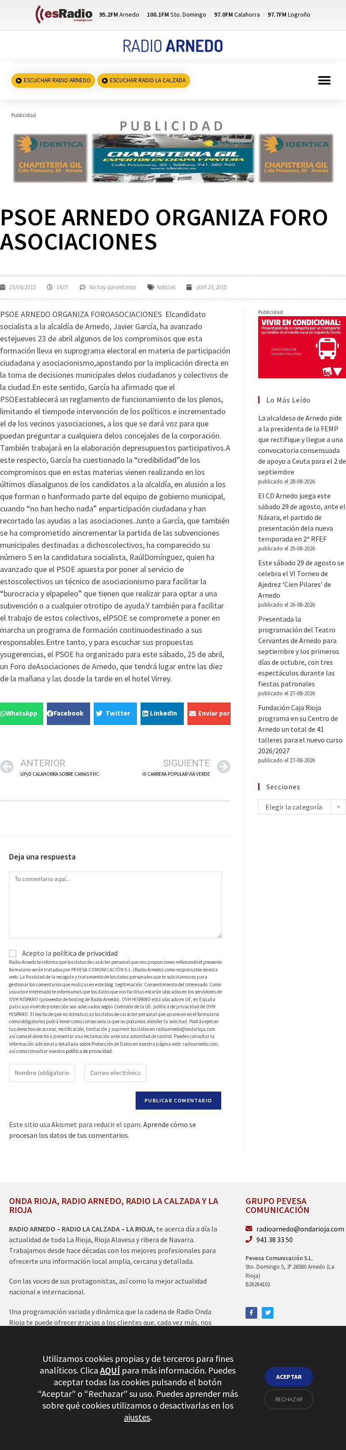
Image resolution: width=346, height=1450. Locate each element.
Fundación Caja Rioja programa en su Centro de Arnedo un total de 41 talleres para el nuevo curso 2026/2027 (300, 729)
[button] (324, 81)
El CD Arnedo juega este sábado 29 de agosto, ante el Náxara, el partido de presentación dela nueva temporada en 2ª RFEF (302, 517)
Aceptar (289, 1377)
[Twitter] (267, 1313)
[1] (173, 150)
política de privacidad (85, 953)
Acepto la (69, 953)
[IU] (302, 346)
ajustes (137, 1417)
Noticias (166, 287)
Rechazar (288, 1399)
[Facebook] (251, 1313)
